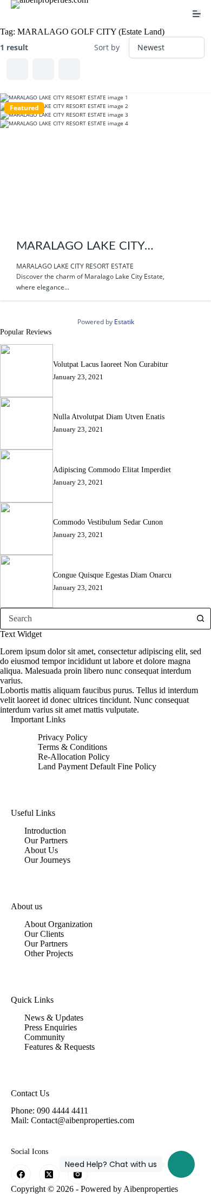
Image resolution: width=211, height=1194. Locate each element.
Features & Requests (59, 1046)
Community (44, 1037)
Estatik (124, 321)
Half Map (69, 69)
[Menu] (197, 14)
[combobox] (95, 618)
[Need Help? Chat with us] (181, 1164)
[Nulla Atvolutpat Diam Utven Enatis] (26, 423)
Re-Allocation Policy (74, 756)
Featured (24, 108)
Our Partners (46, 840)
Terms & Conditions (72, 747)
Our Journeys (47, 859)
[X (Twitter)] (49, 1174)
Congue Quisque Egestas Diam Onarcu (112, 575)
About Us (41, 850)
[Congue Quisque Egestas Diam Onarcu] (26, 581)
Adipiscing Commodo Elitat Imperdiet (112, 469)
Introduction (45, 830)
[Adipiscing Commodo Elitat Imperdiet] (26, 476)
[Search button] (200, 618)
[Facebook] (21, 1174)
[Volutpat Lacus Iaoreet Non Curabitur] (26, 370)
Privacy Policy (63, 737)
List (43, 69)
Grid (17, 69)
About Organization (58, 924)
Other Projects (48, 953)
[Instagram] (78, 1174)
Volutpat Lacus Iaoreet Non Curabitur (110, 364)
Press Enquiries (50, 1027)
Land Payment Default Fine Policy (97, 766)
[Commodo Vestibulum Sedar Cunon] (26, 528)
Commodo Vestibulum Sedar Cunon (108, 522)
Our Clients (44, 933)
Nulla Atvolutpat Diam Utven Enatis (108, 416)
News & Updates (53, 1017)
